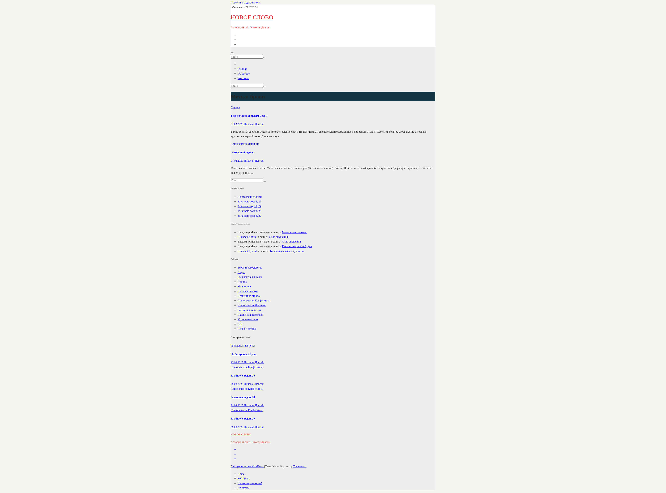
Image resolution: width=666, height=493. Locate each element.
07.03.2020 (237, 124)
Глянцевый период (242, 152)
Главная (242, 68)
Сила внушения (278, 237)
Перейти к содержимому (245, 2)
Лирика (235, 107)
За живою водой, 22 (249, 215)
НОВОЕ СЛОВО (252, 17)
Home (241, 473)
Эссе (240, 324)
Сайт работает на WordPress (247, 466)
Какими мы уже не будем (297, 246)
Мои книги (244, 286)
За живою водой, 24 (249, 206)
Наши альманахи (248, 291)
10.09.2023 (237, 362)
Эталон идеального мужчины (286, 251)
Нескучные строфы (249, 295)
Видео (241, 272)
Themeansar (299, 466)
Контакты (243, 78)
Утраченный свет (248, 319)
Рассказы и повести (249, 310)
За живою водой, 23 (249, 211)
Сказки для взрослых (250, 314)
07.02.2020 (237, 160)
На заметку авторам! (250, 483)
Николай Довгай (254, 124)
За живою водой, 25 (249, 201)
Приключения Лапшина (245, 143)
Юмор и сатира (247, 328)
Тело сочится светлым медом (249, 116)
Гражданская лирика (250, 277)
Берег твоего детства (250, 267)
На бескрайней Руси (250, 196)
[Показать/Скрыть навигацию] (232, 52)
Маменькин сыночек (294, 232)
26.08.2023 (237, 384)
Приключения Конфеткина (254, 300)
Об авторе (244, 73)
